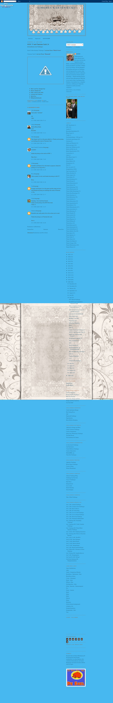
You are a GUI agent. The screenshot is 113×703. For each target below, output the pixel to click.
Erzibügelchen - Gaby (71, 584)
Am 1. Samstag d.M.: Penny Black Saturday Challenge (74, 528)
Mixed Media (69, 161)
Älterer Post (61, 229)
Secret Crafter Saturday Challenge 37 (36, 50)
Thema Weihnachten (71, 245)
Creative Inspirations (71, 431)
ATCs (67, 127)
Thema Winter (69, 247)
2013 (69, 273)
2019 (69, 259)
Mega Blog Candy (73, 316)
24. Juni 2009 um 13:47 (38, 207)
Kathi (67, 596)
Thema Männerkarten (71, 207)
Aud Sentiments (70, 447)
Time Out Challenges (71, 455)
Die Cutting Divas (70, 412)
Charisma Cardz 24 (31, 54)
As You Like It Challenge (72, 445)
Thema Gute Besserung (71, 193)
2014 (69, 270)
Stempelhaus (69, 383)
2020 (69, 257)
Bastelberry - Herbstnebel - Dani (73, 574)
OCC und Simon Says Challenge (77, 351)
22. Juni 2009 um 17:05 (38, 159)
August (71, 293)
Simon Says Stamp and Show (73, 398)
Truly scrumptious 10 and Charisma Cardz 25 (75, 306)
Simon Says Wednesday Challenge (74, 433)
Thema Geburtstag (70, 187)
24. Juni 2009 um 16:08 (38, 223)
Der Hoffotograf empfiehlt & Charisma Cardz (75, 302)
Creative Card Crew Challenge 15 (77, 330)
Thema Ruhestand (70, 225)
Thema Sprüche (70, 235)
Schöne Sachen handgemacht (73, 604)
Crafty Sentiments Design (72, 410)
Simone (78, 53)
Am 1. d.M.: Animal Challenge (73, 504)
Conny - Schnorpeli (71, 578)
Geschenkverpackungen (72, 139)
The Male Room (70, 435)
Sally (32, 137)
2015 (69, 268)
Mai (70, 363)
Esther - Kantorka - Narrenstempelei (74, 586)
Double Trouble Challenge (72, 394)
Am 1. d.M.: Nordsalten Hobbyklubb (75, 518)
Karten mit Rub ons (70, 149)
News (67, 165)
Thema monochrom (70, 209)
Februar (71, 370)
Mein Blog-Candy (70, 157)
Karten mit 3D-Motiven (71, 147)
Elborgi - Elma (69, 582)
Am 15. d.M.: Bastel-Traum (72, 541)
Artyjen (33, 124)
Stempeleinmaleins (70, 608)
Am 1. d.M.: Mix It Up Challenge (74, 516)
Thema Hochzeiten (70, 197)
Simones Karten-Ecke (57, 7)
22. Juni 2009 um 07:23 (38, 120)
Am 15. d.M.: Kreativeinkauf (73, 543)
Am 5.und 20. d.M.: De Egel (73, 557)
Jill (32, 163)
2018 (69, 261)
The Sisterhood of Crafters (72, 437)
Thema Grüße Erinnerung (72, 191)
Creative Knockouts (71, 451)
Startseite (30, 38)
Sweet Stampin (69, 489)
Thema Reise (69, 223)
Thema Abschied (70, 173)
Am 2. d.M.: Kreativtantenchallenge (74, 547)
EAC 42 (71, 354)
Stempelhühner (69, 385)
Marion (68, 598)
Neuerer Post (30, 229)
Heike (67, 594)
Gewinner (68, 141)
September (72, 290)
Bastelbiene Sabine (70, 576)
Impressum (37, 38)
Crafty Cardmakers (70, 392)
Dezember (72, 284)
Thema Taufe (69, 237)
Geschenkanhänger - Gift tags (73, 137)
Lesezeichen (69, 153)
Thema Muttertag (70, 211)
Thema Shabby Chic (71, 231)
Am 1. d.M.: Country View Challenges (75, 506)
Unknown (33, 210)
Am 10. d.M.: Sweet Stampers (73, 539)
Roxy (32, 174)
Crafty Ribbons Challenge (72, 449)
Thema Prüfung (70, 221)
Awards (68, 129)
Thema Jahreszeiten (71, 201)
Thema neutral (69, 215)
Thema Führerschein (71, 183)
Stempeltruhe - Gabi (71, 610)
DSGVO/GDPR (46, 38)
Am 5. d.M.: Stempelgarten (72, 555)
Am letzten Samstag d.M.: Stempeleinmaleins (72, 560)
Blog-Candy (69, 133)
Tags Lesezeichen (70, 171)
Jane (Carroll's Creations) (37, 147)
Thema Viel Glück (70, 241)
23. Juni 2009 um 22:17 (38, 194)
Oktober (71, 288)
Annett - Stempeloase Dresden (73, 572)
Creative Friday (70, 466)
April (70, 366)
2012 (69, 275)
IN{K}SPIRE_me (70, 453)
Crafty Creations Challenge (72, 429)
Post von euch (69, 167)
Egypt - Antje (69, 580)
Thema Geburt (69, 185)
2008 (69, 375)
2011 (69, 277)
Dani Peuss (68, 481)
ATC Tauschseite (70, 125)
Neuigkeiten (69, 163)
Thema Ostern (69, 217)
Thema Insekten (70, 199)
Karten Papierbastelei (71, 151)
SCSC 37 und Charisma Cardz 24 (77, 332)
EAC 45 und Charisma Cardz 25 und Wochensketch (76, 310)
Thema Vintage (70, 243)
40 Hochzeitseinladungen (75, 360)
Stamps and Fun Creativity (72, 400)
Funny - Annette (70, 590)
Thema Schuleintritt (71, 227)
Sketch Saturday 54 (73, 345)
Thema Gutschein (70, 195)
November (72, 286)
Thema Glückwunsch (71, 189)
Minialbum (69, 159)
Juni (70, 297)
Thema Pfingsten (70, 219)
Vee (32, 186)
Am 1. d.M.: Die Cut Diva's (72, 508)
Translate (78, 47)
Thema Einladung (70, 179)
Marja (67, 600)
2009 (69, 282)
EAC (67, 414)
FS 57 (70, 325)
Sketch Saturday (70, 487)
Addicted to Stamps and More (73, 427)
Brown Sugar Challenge (72, 464)
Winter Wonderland (71, 468)
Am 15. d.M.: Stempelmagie (73, 545)
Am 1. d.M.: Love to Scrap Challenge (75, 514)
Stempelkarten (36, 101)
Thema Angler (69, 175)
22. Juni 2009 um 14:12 (38, 143)
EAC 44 (71, 327)
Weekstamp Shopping (74, 323)
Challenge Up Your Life (72, 478)
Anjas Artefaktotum (71, 568)
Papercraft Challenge (71, 416)
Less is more (69, 485)
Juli (70, 295)
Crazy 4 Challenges (71, 479)
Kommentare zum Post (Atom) (40, 232)
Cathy (32, 198)
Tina (67, 612)
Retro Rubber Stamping (72, 420)
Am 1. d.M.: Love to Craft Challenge (75, 512)
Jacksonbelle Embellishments (76, 314)
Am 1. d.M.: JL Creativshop (72, 510)
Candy (67, 135)
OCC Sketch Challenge (74, 299)
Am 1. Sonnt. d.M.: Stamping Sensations (75, 531)
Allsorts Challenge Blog (72, 475)
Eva (67, 588)
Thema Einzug (69, 181)
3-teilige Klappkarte (74, 356)
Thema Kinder (69, 205)
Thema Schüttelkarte (71, 229)
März (70, 368)
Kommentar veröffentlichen (34, 226)
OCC (70, 343)
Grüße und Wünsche (71, 143)
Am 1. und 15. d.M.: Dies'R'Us (73, 537)
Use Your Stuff (69, 402)
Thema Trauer (69, 239)
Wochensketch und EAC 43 (75, 338)
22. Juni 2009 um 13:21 (38, 133)
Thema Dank (45, 101)
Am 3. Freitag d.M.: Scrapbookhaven (75, 553)
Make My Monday (70, 396)
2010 (69, 279)
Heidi (67, 592)
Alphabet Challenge (71, 462)
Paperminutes (69, 418)
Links (67, 155)
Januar (71, 372)
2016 (69, 266)
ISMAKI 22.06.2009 (74, 318)
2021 (69, 254)
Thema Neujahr (70, 213)
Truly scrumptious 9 (74, 340)
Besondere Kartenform (71, 131)
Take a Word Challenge (71, 497)
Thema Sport (69, 233)
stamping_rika (69, 606)
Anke (32, 110)
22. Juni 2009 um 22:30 (38, 170)
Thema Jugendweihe (71, 203)
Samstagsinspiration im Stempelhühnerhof (74, 348)
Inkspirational (69, 483)
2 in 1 (70, 358)
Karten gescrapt (70, 145)
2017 (69, 263)
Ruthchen (68, 602)
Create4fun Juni (73, 320)
